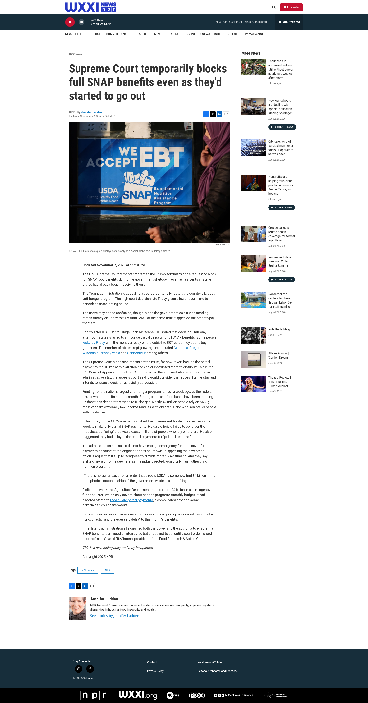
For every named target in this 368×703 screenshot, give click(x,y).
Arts (174, 34)
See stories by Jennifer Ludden (114, 615)
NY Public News (198, 34)
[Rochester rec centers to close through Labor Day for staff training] (254, 300)
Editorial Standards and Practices (218, 671)
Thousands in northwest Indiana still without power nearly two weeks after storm (280, 69)
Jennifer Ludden (91, 112)
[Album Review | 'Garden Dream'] (254, 359)
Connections (116, 34)
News (158, 34)
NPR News (75, 54)
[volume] (81, 22)
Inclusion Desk (226, 34)
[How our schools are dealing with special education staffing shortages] (254, 106)
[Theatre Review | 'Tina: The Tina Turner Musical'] (254, 384)
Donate (293, 7)
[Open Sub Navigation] (148, 34)
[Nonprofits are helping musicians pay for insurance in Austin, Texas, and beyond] (254, 183)
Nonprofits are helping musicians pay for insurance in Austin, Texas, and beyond (281, 185)
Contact (152, 662)
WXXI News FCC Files (210, 662)
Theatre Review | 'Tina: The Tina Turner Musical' (279, 382)
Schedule (95, 34)
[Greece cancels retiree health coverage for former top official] (254, 234)
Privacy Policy (155, 671)
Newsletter (74, 34)
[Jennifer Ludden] (77, 608)
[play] (70, 22)
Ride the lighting (279, 329)
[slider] (87, 22)
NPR (107, 570)
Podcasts (138, 34)
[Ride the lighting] (254, 335)
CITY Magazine (253, 34)
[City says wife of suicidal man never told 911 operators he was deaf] (254, 147)
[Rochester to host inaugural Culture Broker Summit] (254, 263)
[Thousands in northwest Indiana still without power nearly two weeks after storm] (254, 67)
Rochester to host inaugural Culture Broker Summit (280, 261)
